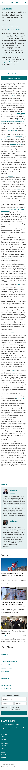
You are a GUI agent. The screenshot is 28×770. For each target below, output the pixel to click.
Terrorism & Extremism (7, 688)
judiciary (9, 322)
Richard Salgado (5, 578)
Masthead (3, 757)
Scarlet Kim (5, 24)
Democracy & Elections (7, 668)
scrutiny (8, 136)
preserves (12, 370)
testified (10, 130)
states (18, 189)
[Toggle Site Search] (26, 2)
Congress (4, 654)
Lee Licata (3, 606)
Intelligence (4, 678)
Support (3, 748)
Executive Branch (5, 671)
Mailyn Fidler (12, 24)
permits (12, 332)
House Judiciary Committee (15, 119)
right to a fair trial (20, 398)
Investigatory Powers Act (16, 144)
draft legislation (21, 113)
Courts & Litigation (6, 657)
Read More (12, 493)
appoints (19, 284)
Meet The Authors (13, 73)
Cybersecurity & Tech (6, 664)
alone (2, 269)
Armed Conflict (5, 651)
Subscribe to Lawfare (14, 78)
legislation (10, 176)
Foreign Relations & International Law (10, 675)
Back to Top (4, 484)
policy (16, 136)
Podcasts (3, 739)
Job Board (3, 745)
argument (10, 385)
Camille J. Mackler (5, 635)
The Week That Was (16, 709)
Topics (2, 736)
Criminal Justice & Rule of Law (8, 661)
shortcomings (4, 139)
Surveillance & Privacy (7, 8)
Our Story (3, 754)
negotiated (6, 62)
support (15, 130)
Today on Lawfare (15, 707)
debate (20, 136)
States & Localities (6, 681)
